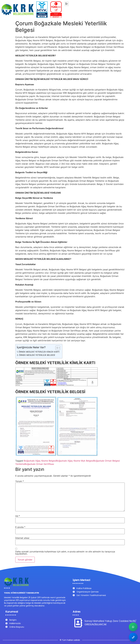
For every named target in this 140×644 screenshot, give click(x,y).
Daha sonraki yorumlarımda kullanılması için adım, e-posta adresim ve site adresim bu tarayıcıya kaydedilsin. (65, 552)
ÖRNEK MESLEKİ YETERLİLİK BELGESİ (37, 355)
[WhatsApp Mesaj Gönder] (133, 627)
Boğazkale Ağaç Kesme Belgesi (40, 460)
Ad (17, 516)
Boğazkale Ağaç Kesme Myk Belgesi (74, 460)
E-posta (20, 527)
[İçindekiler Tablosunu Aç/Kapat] (56, 348)
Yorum (19, 481)
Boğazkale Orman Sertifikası (39, 464)
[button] (66, 3)
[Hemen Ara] (133, 637)
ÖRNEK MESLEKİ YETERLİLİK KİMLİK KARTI (39, 352)
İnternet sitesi (22, 538)
